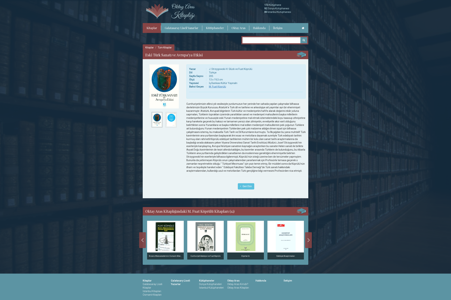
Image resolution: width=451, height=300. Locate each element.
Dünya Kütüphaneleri (210, 284)
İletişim (277, 28)
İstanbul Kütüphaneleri (211, 287)
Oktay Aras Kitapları (238, 287)
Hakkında (259, 28)
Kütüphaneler (215, 28)
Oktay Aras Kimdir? (237, 284)
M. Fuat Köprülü (217, 86)
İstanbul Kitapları (152, 291)
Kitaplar (152, 28)
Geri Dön (246, 186)
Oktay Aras (238, 28)
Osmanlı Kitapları (152, 294)
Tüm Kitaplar (165, 47)
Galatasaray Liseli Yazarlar (181, 28)
